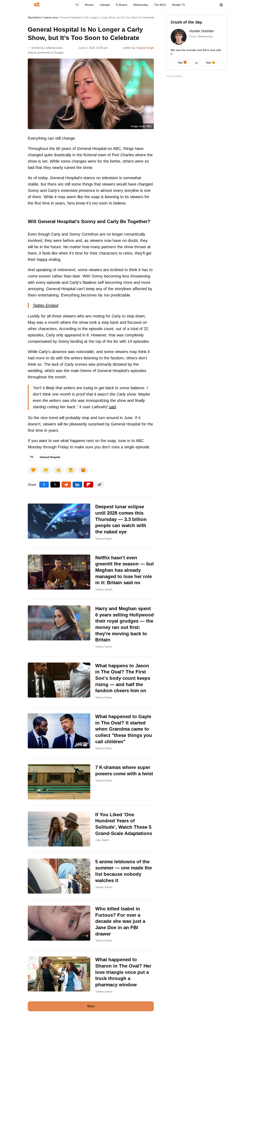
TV (77, 4)
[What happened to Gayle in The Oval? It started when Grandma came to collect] (91, 732)
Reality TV (178, 4)
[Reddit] (66, 485)
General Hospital (50, 457)
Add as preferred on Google (46, 52)
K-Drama (121, 4)
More (90, 1006)
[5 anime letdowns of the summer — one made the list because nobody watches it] (91, 876)
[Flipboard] (88, 485)
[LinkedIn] (77, 485)
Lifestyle (105, 4)
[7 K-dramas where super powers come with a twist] (91, 781)
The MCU (160, 4)
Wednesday (140, 4)
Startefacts (34, 17)
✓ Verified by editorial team (45, 47)
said (112, 407)
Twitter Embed (45, 305)
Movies (89, 4)
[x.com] (55, 485)
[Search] (221, 5)
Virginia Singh (145, 47)
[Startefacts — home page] (37, 4)
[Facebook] (44, 485)
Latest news (50, 17)
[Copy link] (99, 485)
